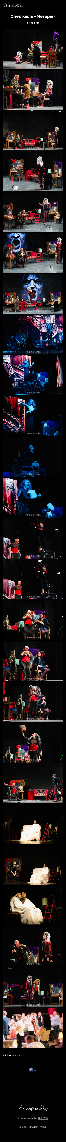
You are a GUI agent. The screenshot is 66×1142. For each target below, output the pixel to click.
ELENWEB (43, 1118)
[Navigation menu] (61, 5)
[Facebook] (31, 1069)
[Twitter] (35, 1069)
